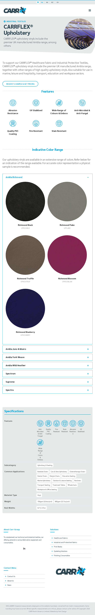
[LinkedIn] (24, 548)
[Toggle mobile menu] (90, 10)
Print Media (58, 547)
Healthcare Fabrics (61, 538)
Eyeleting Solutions (60, 551)
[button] (47, 177)
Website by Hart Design (58, 611)
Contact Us (11, 576)
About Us (10, 581)
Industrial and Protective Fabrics (65, 542)
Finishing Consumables (62, 555)
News (9, 585)
